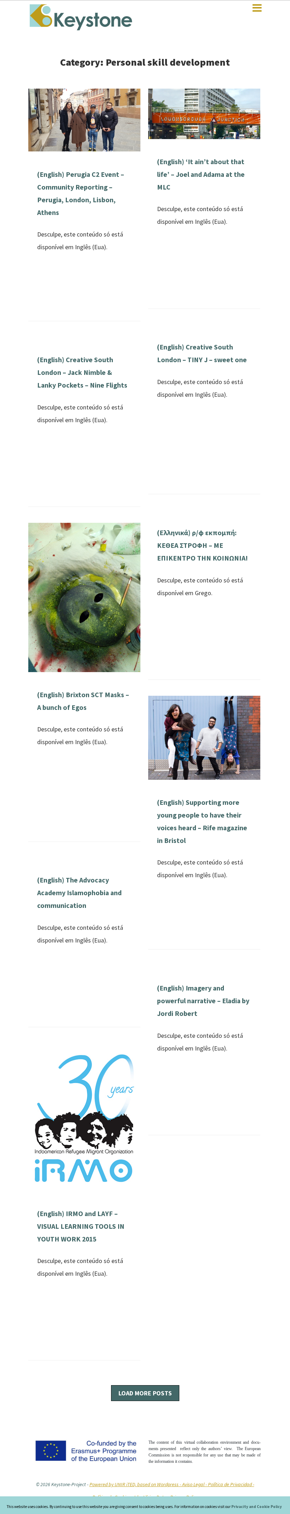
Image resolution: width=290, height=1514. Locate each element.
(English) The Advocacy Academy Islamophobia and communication (79, 893)
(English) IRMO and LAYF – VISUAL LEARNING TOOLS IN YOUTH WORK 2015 (80, 1226)
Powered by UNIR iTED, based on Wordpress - (135, 1484)
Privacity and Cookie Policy (256, 1506)
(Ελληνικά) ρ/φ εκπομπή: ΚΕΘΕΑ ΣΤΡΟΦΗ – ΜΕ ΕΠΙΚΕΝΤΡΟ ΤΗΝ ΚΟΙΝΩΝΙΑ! (202, 545)
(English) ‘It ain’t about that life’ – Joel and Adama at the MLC (201, 174)
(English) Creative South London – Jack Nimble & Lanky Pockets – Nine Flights (82, 372)
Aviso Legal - (195, 1484)
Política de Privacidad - (231, 1484)
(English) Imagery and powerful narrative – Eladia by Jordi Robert (203, 1001)
